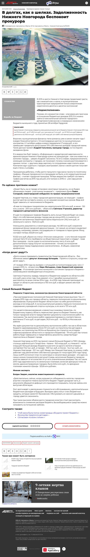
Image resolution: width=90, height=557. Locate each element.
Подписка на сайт (53, 513)
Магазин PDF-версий (61, 511)
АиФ (14, 87)
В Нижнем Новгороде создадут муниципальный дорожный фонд (66, 459)
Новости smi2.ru (9, 504)
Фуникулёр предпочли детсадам (33, 415)
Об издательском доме (24, 511)
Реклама (48, 511)
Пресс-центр (38, 511)
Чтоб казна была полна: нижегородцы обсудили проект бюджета (48, 413)
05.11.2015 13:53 (7, 9)
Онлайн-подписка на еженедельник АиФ (30, 513)
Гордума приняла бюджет (20, 466)
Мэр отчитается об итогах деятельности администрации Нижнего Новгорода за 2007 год (70, 467)
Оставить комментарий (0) (71, 426)
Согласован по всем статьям (31, 417)
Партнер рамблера (34, 548)
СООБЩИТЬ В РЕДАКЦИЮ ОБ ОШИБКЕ (28, 516)
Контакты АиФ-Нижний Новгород (73, 513)
